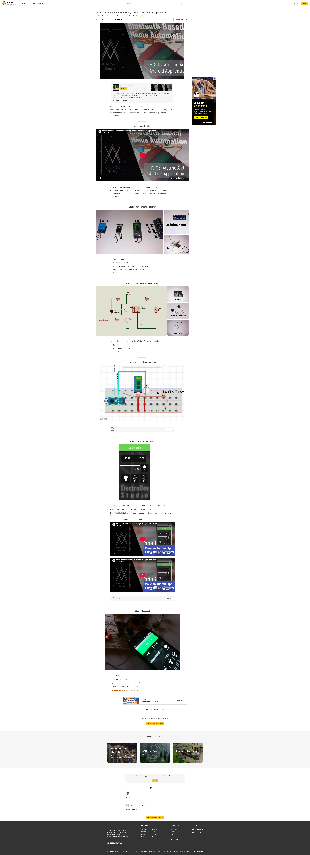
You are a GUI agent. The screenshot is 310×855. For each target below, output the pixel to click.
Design (143, 834)
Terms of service (127, 851)
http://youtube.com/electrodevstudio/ (124, 690)
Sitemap (173, 837)
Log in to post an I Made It (155, 723)
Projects (24, 3)
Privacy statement (139, 851)
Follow (123, 89)
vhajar (132, 793)
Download (169, 429)
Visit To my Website (121, 100)
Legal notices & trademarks (194, 851)
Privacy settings (151, 851)
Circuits (112, 16)
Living (154, 832)
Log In (296, 3)
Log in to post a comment (155, 817)
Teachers (41, 3)
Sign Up (304, 3)
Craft (142, 837)
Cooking (154, 829)
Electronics (120, 16)
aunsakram (133, 805)
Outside (154, 834)
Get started (174, 832)
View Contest (180, 701)
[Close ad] (214, 78)
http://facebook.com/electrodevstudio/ (125, 683)
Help (172, 834)
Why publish (174, 829)
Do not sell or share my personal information (171, 851)
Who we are (174, 839)
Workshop (144, 832)
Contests (32, 3)
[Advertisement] (204, 101)
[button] (187, 19)
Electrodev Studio (103, 16)
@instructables (198, 829)
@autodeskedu (198, 833)
